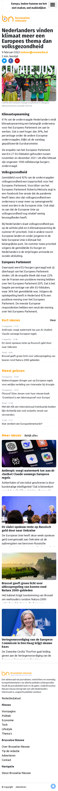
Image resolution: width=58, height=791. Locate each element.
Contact (6, 759)
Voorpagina (8, 711)
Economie (8, 720)
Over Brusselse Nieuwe (16, 746)
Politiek (6, 715)
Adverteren (8, 755)
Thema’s (7, 733)
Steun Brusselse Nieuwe (16, 772)
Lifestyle (7, 729)
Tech (5, 724)
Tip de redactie (10, 751)
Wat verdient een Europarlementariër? (22, 423)
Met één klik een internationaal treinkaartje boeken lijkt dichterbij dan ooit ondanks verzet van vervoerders (29, 410)
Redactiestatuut (11, 698)
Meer (53, 320)
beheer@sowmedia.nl (34, 52)
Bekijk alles (31, 435)
